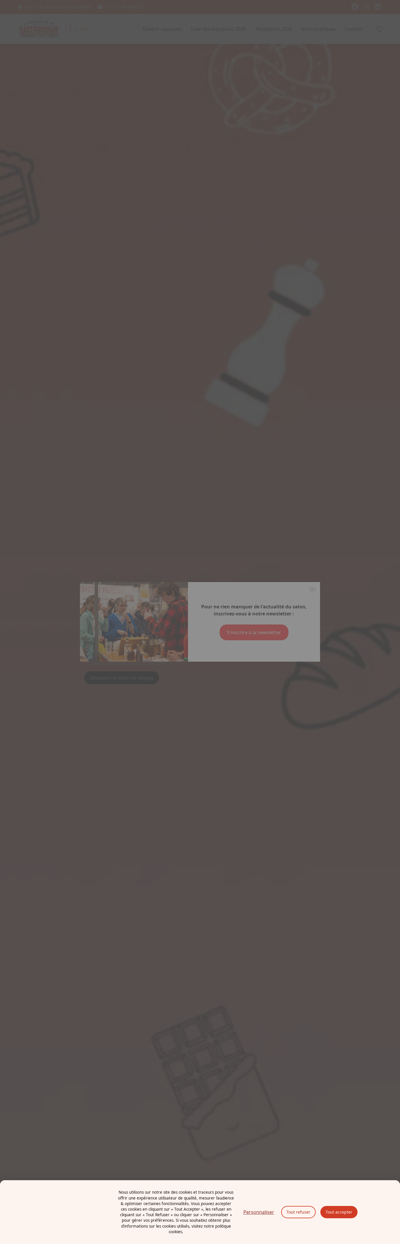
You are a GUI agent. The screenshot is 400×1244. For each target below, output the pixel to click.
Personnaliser (258, 1212)
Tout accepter (339, 1212)
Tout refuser (298, 1212)
